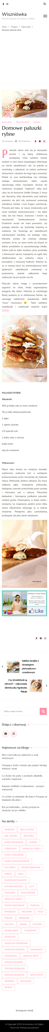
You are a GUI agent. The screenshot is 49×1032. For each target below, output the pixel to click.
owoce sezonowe (14, 905)
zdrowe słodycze (14, 975)
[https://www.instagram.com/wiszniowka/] (13, 734)
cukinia (33, 842)
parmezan (10, 911)
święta (8, 987)
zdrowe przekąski (15, 968)
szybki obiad (11, 930)
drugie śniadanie (30, 867)
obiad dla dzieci (13, 899)
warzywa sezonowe (16, 943)
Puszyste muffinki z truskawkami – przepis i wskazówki (23, 788)
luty (31, 886)
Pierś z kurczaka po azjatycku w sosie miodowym (20, 756)
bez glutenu (27, 829)
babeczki (9, 829)
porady (9, 918)
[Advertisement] (24, 57)
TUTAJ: (5, 310)
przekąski (24, 918)
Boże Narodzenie (14, 842)
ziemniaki (9, 981)
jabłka (8, 873)
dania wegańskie (14, 855)
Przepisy (37, 122)
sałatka (9, 924)
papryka (35, 905)
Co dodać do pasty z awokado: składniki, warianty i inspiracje (22, 777)
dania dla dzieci (32, 848)
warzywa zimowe (15, 949)
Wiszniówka (14, 14)
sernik (23, 924)
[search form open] (44, 4)
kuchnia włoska (14, 886)
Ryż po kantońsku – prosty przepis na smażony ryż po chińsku (20, 809)
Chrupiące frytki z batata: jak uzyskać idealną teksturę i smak (24, 767)
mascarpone (28, 892)
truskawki (30, 930)
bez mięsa (29, 836)
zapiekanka (11, 956)
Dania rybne (7, 122)
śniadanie (25, 981)
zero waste (36, 975)
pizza (40, 911)
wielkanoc (37, 949)
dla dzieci (10, 867)
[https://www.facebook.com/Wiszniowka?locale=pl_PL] (5, 734)
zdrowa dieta (31, 956)
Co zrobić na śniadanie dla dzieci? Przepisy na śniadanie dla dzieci (24, 798)
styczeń (37, 924)
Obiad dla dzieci (22, 122)
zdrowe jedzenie (14, 962)
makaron (10, 892)
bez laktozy (11, 836)
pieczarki (27, 911)
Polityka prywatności (29, 1027)
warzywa (10, 937)
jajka (20, 873)
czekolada (11, 848)
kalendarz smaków (16, 880)
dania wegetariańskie (17, 861)
